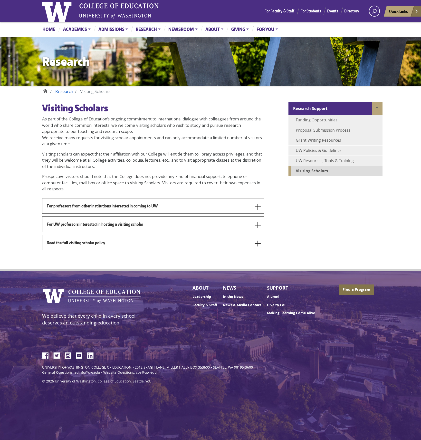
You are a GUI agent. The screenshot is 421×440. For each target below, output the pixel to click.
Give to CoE (276, 305)
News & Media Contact (242, 305)
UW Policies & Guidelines (319, 150)
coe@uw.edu (146, 372)
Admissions (111, 29)
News (229, 288)
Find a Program (356, 289)
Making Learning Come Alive (291, 313)
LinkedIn (92, 355)
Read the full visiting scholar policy (76, 242)
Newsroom (181, 29)
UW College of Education (119, 11)
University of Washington (58, 11)
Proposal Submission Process (323, 130)
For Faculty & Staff (280, 11)
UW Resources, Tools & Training (325, 160)
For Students (311, 11)
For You (265, 29)
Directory (351, 11)
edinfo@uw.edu (87, 372)
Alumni (273, 296)
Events (332, 11)
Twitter (58, 355)
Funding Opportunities (316, 120)
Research (146, 29)
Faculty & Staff (204, 305)
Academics (75, 29)
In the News (233, 296)
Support (277, 288)
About (212, 29)
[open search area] (374, 11)
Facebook (47, 355)
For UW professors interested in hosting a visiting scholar (95, 224)
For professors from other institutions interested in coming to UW (102, 205)
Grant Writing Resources (318, 140)
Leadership (201, 296)
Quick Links (398, 11)
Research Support (310, 108)
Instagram (70, 355)
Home (48, 29)
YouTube (81, 355)
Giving (238, 29)
